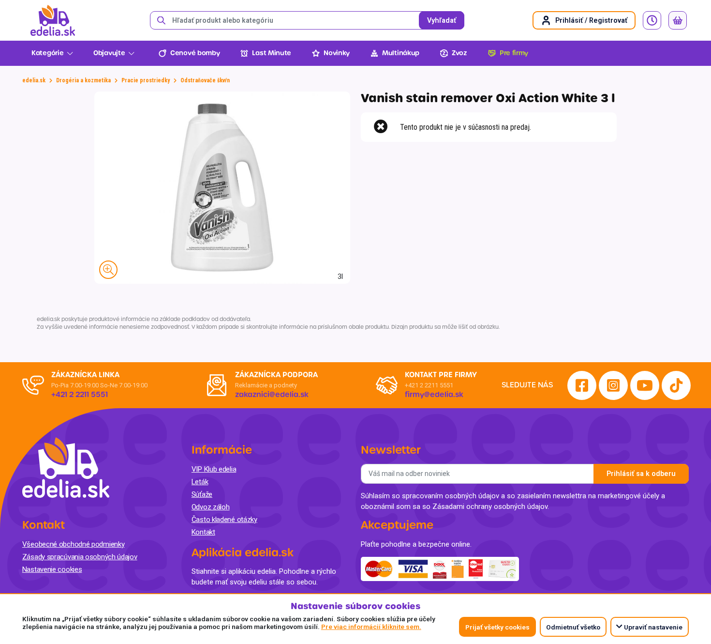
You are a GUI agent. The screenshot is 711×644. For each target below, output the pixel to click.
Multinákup (400, 53)
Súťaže (202, 494)
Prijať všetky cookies (497, 627)
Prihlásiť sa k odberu (641, 474)
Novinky (337, 53)
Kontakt (203, 532)
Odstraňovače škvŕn (205, 80)
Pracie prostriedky (145, 80)
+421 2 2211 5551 (429, 385)
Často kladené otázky (224, 519)
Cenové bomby (195, 53)
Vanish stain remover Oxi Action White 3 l (488, 98)
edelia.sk (33, 80)
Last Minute (271, 53)
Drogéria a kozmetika (83, 80)
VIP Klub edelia (214, 469)
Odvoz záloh (211, 507)
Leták (200, 481)
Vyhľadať (441, 20)
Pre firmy (514, 53)
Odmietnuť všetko (573, 627)
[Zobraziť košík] (677, 20)
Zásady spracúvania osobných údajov (79, 556)
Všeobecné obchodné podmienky (73, 544)
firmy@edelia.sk (434, 394)
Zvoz (459, 53)
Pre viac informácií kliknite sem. (371, 626)
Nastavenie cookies (52, 569)
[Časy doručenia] (652, 20)
